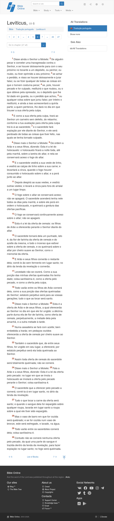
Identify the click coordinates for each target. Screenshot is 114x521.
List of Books (32, 456)
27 (58, 36)
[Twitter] (79, 492)
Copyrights (49, 492)
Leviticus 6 (40, 29)
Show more (75, 34)
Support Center (51, 500)
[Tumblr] (84, 492)
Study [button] (46, 10)
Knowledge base (52, 503)
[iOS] (79, 503)
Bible (11, 29)
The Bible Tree (16, 489)
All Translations (79, 48)
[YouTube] (91, 487)
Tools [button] (57, 10)
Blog (12, 486)
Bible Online (21, 7)
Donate (104, 516)
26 (53, 36)
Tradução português (25, 29)
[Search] (61, 4)
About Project (50, 489)
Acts (68, 477)
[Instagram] (97, 487)
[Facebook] (85, 487)
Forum (48, 508)
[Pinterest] (89, 492)
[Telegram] (102, 487)
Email (47, 505)
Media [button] (69, 10)
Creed (47, 486)
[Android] (84, 503)
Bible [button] (35, 10)
